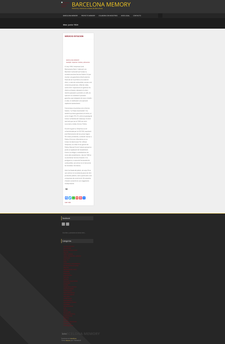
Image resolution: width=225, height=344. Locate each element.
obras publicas (68, 306)
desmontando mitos (70, 269)
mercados (66, 296)
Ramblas (66, 318)
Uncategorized (68, 325)
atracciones (67, 248)
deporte (66, 267)
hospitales (66, 283)
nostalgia (66, 304)
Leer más (68, 202)
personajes (67, 312)
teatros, (66, 320)
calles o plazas (68, 254)
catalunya (66, 258)
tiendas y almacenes (84, 62)
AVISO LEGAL (125, 16)
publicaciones (67, 316)
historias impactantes (70, 281)
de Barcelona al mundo (71, 266)
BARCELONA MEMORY (101, 4)
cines (65, 262)
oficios (65, 310)
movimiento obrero (69, 302)
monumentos (67, 300)
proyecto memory (69, 314)
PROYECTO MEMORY (88, 16)
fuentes (66, 279)
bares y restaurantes (70, 250)
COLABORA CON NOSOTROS (108, 16)
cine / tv (66, 260)
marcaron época (68, 295)
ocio (64, 308)
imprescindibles (68, 289)
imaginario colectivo (70, 287)
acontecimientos (68, 246)
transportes (67, 323)
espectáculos (67, 275)
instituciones (67, 291)
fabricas (66, 277)
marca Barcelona (69, 293)
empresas (75, 62)
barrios (65, 252)
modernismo (67, 298)
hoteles (65, 285)
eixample (68, 62)
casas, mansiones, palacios (72, 256)
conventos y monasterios (71, 264)
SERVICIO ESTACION (74, 36)
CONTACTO (137, 16)
